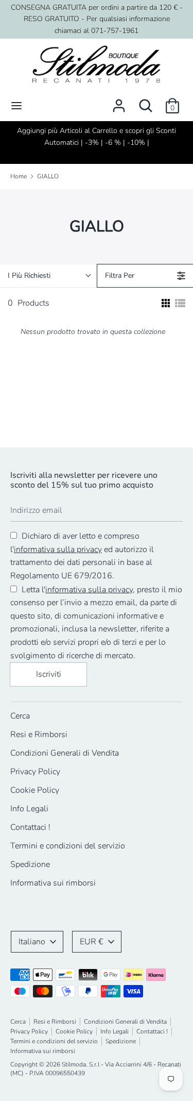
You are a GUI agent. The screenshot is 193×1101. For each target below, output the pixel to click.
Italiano (32, 941)
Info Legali (29, 808)
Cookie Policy (34, 790)
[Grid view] (165, 303)
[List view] (180, 303)
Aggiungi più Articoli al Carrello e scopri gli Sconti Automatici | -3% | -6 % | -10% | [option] (96, 136)
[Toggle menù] (16, 105)
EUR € (91, 941)
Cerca (20, 716)
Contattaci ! (30, 827)
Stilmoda (74, 1064)
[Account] (119, 101)
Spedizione (30, 864)
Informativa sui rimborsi (53, 883)
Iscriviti (48, 674)
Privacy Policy (35, 771)
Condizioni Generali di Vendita (64, 753)
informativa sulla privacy (58, 549)
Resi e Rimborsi (38, 734)
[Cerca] (145, 101)
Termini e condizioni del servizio (67, 846)
